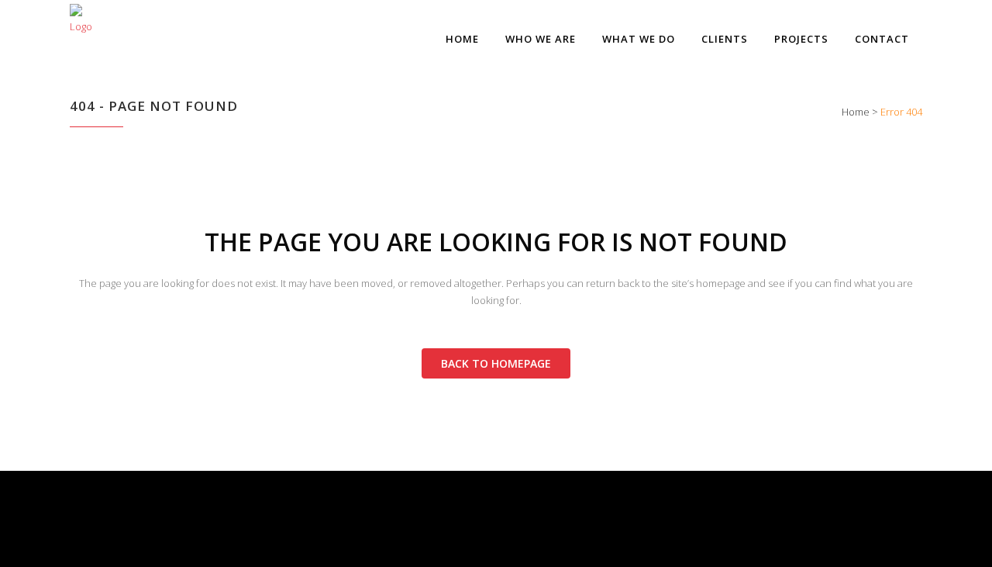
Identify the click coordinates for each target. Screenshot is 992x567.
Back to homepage (496, 363)
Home (856, 112)
